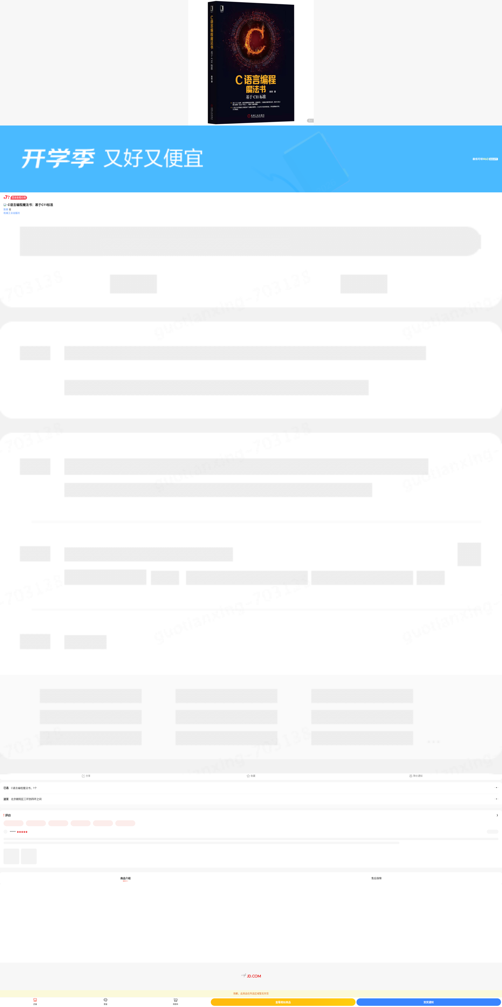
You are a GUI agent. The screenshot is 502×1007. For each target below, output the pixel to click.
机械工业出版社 (12, 213)
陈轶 (6, 209)
